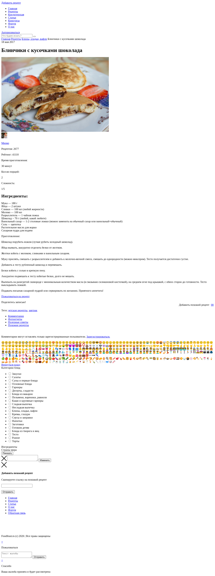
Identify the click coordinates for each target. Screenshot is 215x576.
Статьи (12, 17)
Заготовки (18, 424)
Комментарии (16, 316)
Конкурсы (14, 20)
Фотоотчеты (15, 319)
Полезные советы (18, 322)
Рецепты (13, 11)
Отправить (8, 492)
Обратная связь (17, 513)
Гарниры (17, 387)
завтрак (33, 310)
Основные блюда (22, 383)
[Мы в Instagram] (9, 519)
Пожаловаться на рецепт (15, 296)
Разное (16, 437)
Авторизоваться (10, 32)
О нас (11, 26)
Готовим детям (20, 427)
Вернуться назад (10, 364)
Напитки (17, 421)
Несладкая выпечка (23, 407)
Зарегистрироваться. (98, 336)
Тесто (15, 434)
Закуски (16, 373)
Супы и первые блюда (25, 380)
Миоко (5, 143)
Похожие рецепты (18, 325)
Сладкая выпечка (22, 404)
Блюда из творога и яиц (25, 431)
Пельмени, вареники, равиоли (29, 397)
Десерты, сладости (22, 390)
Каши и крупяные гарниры (27, 400)
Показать (7, 453)
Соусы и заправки (22, 417)
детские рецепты (17, 310)
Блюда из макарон (22, 394)
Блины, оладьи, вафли (24, 410)
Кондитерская (16, 14)
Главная (12, 8)
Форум (12, 23)
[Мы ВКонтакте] (2, 519)
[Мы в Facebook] (6, 519)
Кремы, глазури (21, 414)
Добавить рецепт (11, 2)
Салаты (16, 377)
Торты (15, 441)
